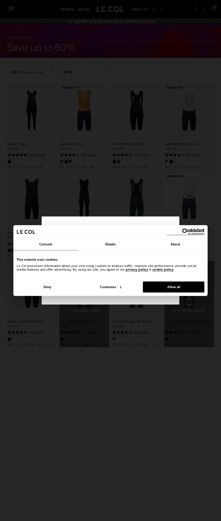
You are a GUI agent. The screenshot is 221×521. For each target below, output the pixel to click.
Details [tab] (110, 244)
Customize (108, 287)
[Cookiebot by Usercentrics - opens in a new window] (185, 231)
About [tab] (175, 244)
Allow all (173, 287)
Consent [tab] (45, 244)
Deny (47, 287)
